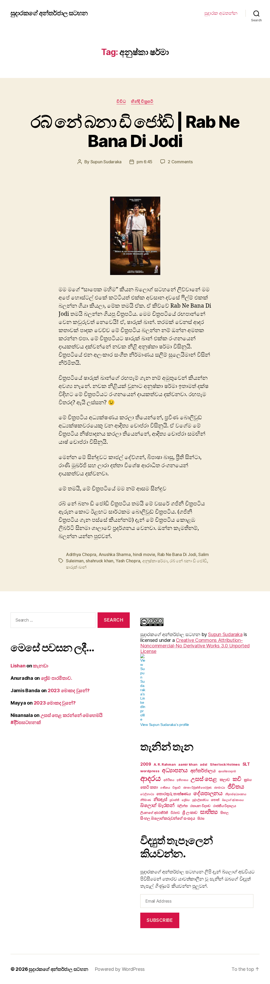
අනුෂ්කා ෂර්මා (154, 560)
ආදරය (150, 778)
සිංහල (224, 812)
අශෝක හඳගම (227, 771)
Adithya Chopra (81, 554)
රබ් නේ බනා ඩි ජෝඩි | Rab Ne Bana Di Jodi (135, 131)
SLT (246, 764)
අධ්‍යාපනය (175, 770)
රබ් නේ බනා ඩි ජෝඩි (188, 560)
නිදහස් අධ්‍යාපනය (235, 794)
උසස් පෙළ (204, 778)
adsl (203, 764)
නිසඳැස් (160, 799)
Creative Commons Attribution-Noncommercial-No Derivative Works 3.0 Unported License (195, 645)
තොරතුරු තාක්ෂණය (173, 793)
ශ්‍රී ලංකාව (189, 812)
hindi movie (144, 554)
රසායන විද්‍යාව (200, 806)
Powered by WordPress (120, 969)
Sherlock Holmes (225, 764)
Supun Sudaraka (106, 161)
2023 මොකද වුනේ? (69, 690)
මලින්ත (182, 806)
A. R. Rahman (165, 764)
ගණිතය (165, 787)
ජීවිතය (236, 786)
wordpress (150, 771)
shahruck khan (99, 560)
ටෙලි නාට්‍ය (147, 794)
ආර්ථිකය (168, 780)
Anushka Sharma (115, 554)
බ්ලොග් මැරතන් (157, 805)
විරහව (175, 812)
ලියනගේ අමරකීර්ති (154, 812)
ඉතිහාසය (182, 780)
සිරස (200, 818)
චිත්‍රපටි (176, 787)
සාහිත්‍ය (209, 811)
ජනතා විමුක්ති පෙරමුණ (197, 787)
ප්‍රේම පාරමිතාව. (56, 678)
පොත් (215, 800)
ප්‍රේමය (186, 800)
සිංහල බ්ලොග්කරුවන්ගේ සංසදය (167, 818)
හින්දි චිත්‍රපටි (142, 101)
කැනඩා (40, 665)
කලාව (225, 779)
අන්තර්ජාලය (203, 770)
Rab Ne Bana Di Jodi (176, 554)
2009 (145, 764)
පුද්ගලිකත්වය (200, 800)
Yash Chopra (127, 560)
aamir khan (187, 764)
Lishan (18, 665)
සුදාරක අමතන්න (221, 13)
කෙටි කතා (149, 787)
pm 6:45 (144, 161)
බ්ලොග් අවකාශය (233, 800)
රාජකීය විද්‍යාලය (224, 806)
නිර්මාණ (145, 800)
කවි (237, 779)
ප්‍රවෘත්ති (174, 800)
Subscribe (160, 920)
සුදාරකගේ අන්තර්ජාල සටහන (49, 13)
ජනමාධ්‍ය (219, 787)
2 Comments (180, 161)
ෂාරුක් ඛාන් (76, 567)
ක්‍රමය (248, 780)
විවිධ (121, 101)
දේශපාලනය (207, 793)
